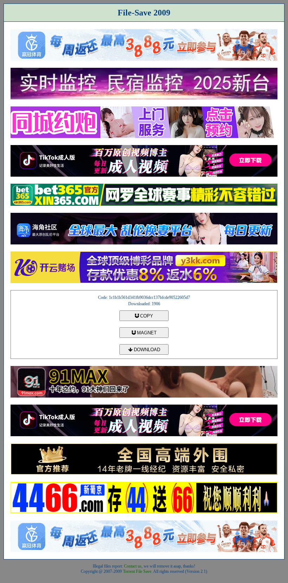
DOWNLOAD (146, 349)
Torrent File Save (137, 571)
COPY (146, 316)
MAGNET (146, 332)
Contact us (133, 566)
